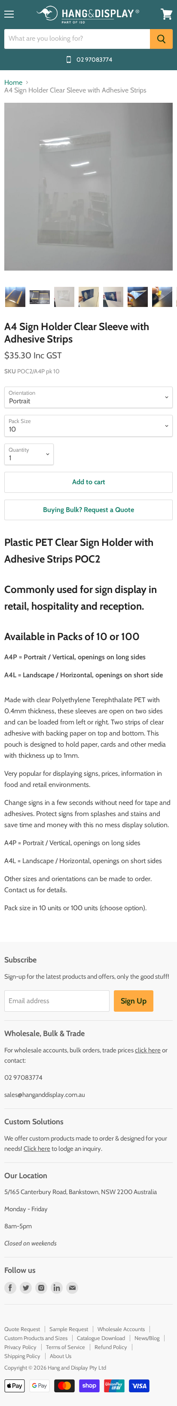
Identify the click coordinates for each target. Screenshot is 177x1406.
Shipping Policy (22, 1355)
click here (148, 1050)
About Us (60, 1355)
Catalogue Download (101, 1338)
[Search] (161, 39)
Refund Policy (111, 1346)
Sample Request (68, 1329)
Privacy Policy (20, 1346)
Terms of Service (65, 1346)
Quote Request (22, 1329)
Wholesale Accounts (121, 1329)
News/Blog (146, 1338)
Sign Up (133, 1001)
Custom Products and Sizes (35, 1338)
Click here (37, 1149)
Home (13, 82)
